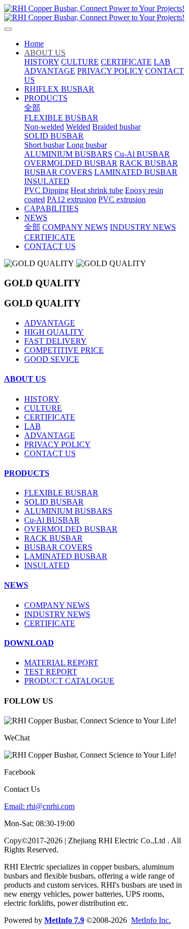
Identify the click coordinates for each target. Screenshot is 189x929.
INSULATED (47, 565)
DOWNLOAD (29, 643)
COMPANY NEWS (57, 605)
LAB (32, 426)
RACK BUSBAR (53, 538)
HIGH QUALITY (54, 332)
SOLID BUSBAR (54, 502)
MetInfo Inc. (151, 920)
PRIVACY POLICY (57, 444)
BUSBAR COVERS (58, 547)
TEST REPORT (50, 671)
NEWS (16, 585)
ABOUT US (25, 379)
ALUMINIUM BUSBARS (68, 511)
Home (34, 43)
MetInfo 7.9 (64, 920)
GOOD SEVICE (51, 359)
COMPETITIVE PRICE (64, 350)
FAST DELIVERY (55, 341)
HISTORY (41, 399)
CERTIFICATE (49, 417)
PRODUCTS (26, 473)
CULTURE (43, 408)
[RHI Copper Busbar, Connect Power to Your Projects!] (94, 13)
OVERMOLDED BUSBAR (70, 529)
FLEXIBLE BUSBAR (61, 492)
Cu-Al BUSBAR (52, 520)
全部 (32, 107)
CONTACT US (50, 453)
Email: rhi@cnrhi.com (39, 806)
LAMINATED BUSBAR (65, 556)
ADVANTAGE (49, 323)
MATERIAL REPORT (61, 662)
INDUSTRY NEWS (57, 614)
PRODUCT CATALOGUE (69, 680)
